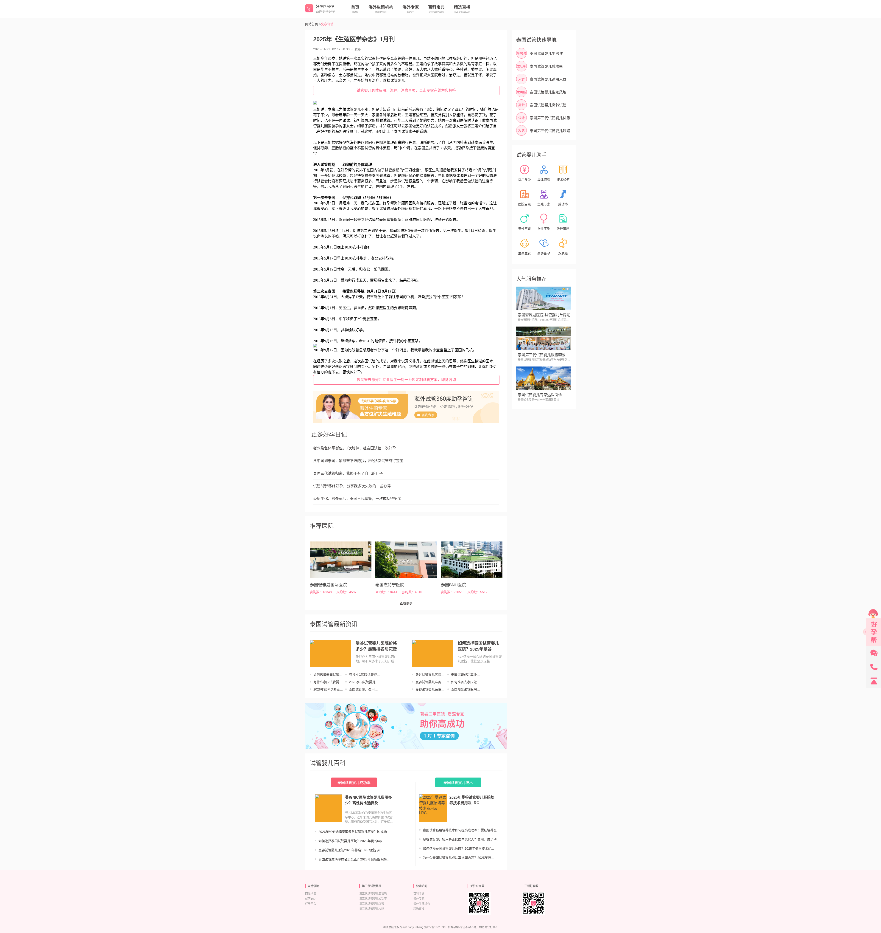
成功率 (563, 204)
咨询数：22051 (452, 592)
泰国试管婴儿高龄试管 (548, 105)
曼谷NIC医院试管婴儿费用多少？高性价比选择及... (368, 800)
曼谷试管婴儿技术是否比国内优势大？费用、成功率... (461, 839)
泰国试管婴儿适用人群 (548, 79)
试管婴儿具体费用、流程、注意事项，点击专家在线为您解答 (406, 90)
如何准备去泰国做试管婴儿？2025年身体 (466, 682)
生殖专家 (543, 204)
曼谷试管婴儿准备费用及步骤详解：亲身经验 (429, 682)
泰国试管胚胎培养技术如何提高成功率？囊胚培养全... (461, 830)
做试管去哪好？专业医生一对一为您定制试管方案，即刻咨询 (406, 380)
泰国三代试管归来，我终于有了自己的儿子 (348, 473)
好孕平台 (310, 903)
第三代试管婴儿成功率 (373, 898)
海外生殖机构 (421, 903)
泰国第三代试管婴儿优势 (550, 118)
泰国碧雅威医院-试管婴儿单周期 (544, 315)
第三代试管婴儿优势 (371, 903)
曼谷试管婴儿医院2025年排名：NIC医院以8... (351, 850)
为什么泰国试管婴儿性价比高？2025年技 (328, 682)
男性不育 (524, 229)
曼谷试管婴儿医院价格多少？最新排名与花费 (376, 646)
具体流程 (543, 179)
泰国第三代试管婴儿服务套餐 (542, 355)
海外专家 (418, 898)
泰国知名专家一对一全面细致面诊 (538, 399)
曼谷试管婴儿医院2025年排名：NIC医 (429, 675)
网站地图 (310, 893)
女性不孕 (543, 229)
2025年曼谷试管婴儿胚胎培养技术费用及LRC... (471, 800)
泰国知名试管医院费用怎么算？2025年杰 (466, 689)
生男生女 (524, 253)
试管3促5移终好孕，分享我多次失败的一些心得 (352, 486)
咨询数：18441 (386, 592)
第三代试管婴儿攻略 (371, 908)
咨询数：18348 (321, 592)
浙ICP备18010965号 (437, 927)
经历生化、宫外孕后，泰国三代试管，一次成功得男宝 (357, 499)
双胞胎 (563, 253)
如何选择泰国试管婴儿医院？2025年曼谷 (478, 646)
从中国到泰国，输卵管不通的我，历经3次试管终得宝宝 (358, 461)
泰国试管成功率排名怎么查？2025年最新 (466, 675)
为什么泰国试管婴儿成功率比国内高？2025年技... (458, 858)
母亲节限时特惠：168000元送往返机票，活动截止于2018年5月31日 (543, 319)
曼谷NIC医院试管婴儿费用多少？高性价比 (364, 675)
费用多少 (524, 179)
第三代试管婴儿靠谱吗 (373, 893)
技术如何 (563, 179)
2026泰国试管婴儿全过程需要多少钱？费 (364, 682)
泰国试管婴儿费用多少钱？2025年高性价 (364, 689)
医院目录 (524, 204)
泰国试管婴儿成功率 (546, 66)
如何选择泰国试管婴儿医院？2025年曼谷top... (351, 841)
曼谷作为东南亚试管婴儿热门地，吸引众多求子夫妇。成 (376, 659)
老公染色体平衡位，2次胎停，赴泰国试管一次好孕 (354, 448)
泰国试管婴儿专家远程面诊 (540, 395)
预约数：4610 (412, 592)
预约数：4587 (346, 592)
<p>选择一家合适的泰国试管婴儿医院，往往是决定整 (480, 659)
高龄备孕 (543, 253)
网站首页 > (313, 24)
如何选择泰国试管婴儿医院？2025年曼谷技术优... (458, 848)
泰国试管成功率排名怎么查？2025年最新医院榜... (354, 859)
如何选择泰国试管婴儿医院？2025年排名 (328, 675)
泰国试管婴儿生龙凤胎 (548, 92)
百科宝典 (418, 893)
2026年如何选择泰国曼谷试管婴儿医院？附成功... (354, 832)
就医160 (310, 898)
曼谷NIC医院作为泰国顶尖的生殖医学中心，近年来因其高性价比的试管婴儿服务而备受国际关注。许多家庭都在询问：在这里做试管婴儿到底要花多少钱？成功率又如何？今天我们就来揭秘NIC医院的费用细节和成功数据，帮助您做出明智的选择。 (369, 817)
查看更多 (406, 603)
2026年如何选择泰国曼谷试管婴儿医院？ (328, 689)
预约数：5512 (477, 592)
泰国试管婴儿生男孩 (546, 54)
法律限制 (563, 229)
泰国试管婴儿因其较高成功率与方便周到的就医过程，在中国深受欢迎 (544, 359)
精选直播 (418, 908)
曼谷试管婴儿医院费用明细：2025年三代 (430, 689)
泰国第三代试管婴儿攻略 (550, 131)
